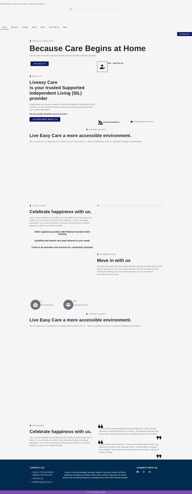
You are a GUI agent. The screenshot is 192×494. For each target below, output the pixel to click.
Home (4, 27)
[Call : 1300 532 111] (102, 66)
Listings (25, 27)
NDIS (42, 27)
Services (14, 27)
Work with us (54, 27)
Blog (65, 27)
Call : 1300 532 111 (115, 63)
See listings (49, 4)
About (34, 27)
